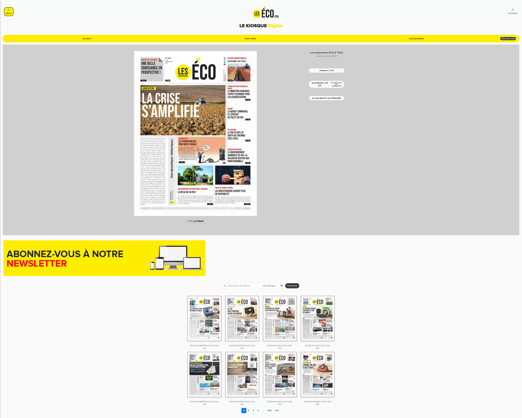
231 (277, 410)
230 (269, 410)
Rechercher (292, 285)
